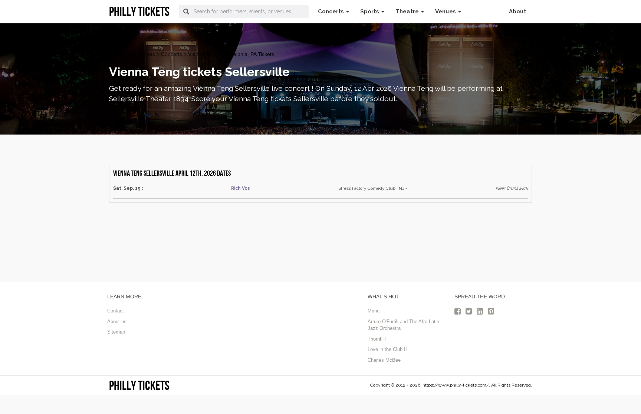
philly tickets (139, 385)
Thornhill (377, 339)
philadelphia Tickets (132, 54)
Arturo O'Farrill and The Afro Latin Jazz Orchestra (403, 325)
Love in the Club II (387, 349)
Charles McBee (384, 360)
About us (116, 321)
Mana (373, 311)
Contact (115, 311)
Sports (370, 11)
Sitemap (116, 332)
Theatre (407, 11)
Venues (446, 11)
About (517, 11)
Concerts (331, 11)
